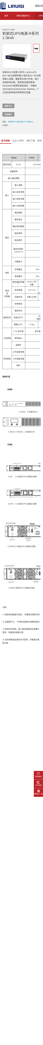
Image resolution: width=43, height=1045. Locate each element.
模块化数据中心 (23, 16)
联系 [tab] (40, 141)
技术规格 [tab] (5, 141)
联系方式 (8, 106)
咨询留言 (8, 114)
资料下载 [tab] (30, 141)
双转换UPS (12, 122)
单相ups (30, 122)
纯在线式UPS (22, 122)
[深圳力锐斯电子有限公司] (12, 5)
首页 (6, 16)
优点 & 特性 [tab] (18, 141)
